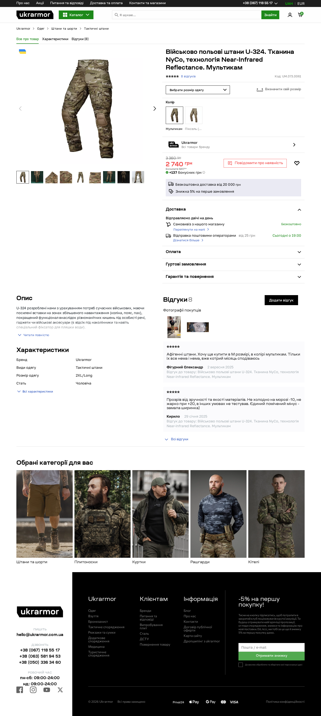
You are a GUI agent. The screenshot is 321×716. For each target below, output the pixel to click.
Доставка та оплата (106, 3)
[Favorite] (296, 163)
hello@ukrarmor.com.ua (40, 635)
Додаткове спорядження (98, 639)
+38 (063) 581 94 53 (39, 657)
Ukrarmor (23, 28)
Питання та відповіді (66, 3)
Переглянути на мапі (189, 229)
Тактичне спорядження (106, 627)
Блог (187, 610)
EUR (301, 3)
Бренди (145, 610)
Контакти (191, 621)
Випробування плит (151, 626)
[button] (35, 14)
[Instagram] (33, 690)
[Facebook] (19, 690)
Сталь (144, 633)
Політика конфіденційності (285, 701)
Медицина (96, 646)
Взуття (93, 616)
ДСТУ (144, 639)
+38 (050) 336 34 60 (40, 663)
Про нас (22, 3)
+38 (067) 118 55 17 (40, 651)
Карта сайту (193, 635)
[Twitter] (60, 690)
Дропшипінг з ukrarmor (202, 641)
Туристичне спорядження (98, 653)
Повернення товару (155, 644)
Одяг (40, 28)
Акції (40, 3)
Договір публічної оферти (198, 628)
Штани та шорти (64, 28)
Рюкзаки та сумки (102, 632)
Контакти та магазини (147, 3)
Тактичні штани (96, 28)
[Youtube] (46, 690)
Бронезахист (98, 621)
